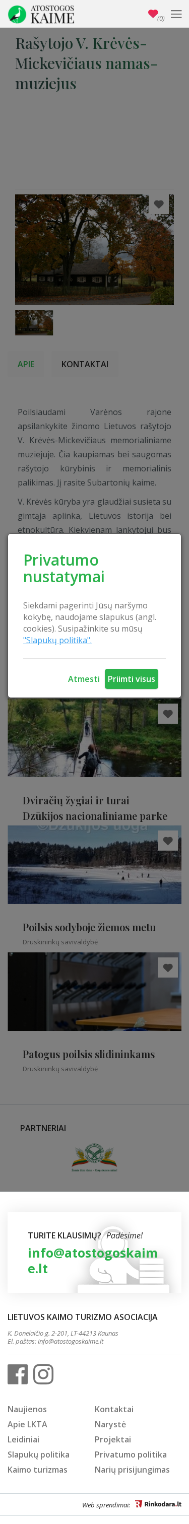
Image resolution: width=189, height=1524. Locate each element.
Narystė (110, 1424)
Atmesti (84, 678)
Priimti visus (131, 678)
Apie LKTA (27, 1424)
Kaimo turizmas (38, 1469)
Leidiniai (23, 1439)
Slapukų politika (39, 1454)
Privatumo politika (131, 1454)
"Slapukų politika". (57, 640)
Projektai (113, 1439)
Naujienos (27, 1409)
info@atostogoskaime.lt (93, 1260)
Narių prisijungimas (132, 1469)
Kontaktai (114, 1409)
